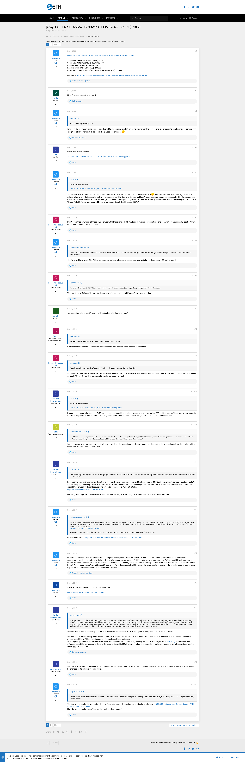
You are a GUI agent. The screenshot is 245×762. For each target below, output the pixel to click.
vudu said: (73, 118)
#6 (196, 217)
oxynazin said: (75, 283)
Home (190, 743)
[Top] (194, 743)
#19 (195, 662)
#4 (196, 147)
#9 (196, 309)
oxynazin (51, 31)
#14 (195, 462)
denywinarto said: (76, 692)
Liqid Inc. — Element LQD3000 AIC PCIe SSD (85, 489)
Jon (55, 155)
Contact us (154, 743)
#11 (195, 356)
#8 (196, 275)
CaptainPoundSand (55, 226)
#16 (195, 553)
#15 (195, 510)
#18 (195, 608)
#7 (196, 240)
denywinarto (55, 669)
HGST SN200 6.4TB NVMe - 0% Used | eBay (85, 592)
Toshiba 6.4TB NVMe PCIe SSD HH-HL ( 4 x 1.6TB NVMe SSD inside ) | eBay (98, 157)
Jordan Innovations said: (78, 432)
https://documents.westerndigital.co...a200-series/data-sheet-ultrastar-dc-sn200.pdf (112, 75)
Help (184, 743)
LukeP (55, 316)
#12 (195, 391)
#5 (196, 172)
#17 (195, 583)
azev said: (73, 469)
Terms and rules (165, 743)
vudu (55, 98)
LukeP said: (74, 336)
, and (81, 81)
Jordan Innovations (55, 400)
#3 (196, 111)
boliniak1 (56, 590)
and (77, 101)
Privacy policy (177, 743)
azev (56, 432)
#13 (195, 424)
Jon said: (73, 180)
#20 (195, 684)
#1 (196, 51)
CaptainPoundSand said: (78, 248)
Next (56, 44)
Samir (55, 336)
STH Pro (55, 743)
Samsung (171, 641)
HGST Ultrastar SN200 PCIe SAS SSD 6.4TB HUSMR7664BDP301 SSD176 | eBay (100, 55)
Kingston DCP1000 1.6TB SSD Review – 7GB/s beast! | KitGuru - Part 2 (114, 538)
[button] (68, 18)
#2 (196, 91)
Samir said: (74, 363)
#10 (195, 329)
